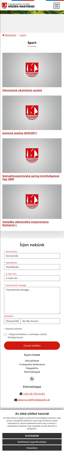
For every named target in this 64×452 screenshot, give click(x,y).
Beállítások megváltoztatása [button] (32, 442)
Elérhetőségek (32, 372)
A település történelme (32, 364)
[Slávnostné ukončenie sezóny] (32, 70)
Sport (23, 35)
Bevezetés (10, 35)
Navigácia (8, 6)
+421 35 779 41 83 (34, 394)
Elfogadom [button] (32, 435)
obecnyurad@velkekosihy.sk (34, 399)
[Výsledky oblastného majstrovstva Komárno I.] (32, 201)
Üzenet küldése (32, 345)
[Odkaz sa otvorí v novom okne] (32, 379)
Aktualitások (32, 360)
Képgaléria (32, 368)
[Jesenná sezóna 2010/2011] (32, 113)
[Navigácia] (57, 6)
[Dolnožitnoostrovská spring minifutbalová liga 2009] (32, 155)
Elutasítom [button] (32, 448)
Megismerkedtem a (27, 336)
